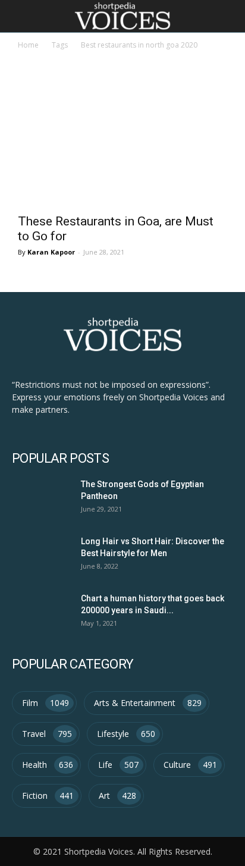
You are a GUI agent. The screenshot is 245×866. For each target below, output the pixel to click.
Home (28, 45)
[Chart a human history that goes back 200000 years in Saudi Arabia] (39, 611)
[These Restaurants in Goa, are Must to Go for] (122, 154)
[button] (228, 16)
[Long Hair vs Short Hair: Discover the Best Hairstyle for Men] (39, 554)
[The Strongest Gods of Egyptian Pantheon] (39, 497)
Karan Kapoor (51, 251)
